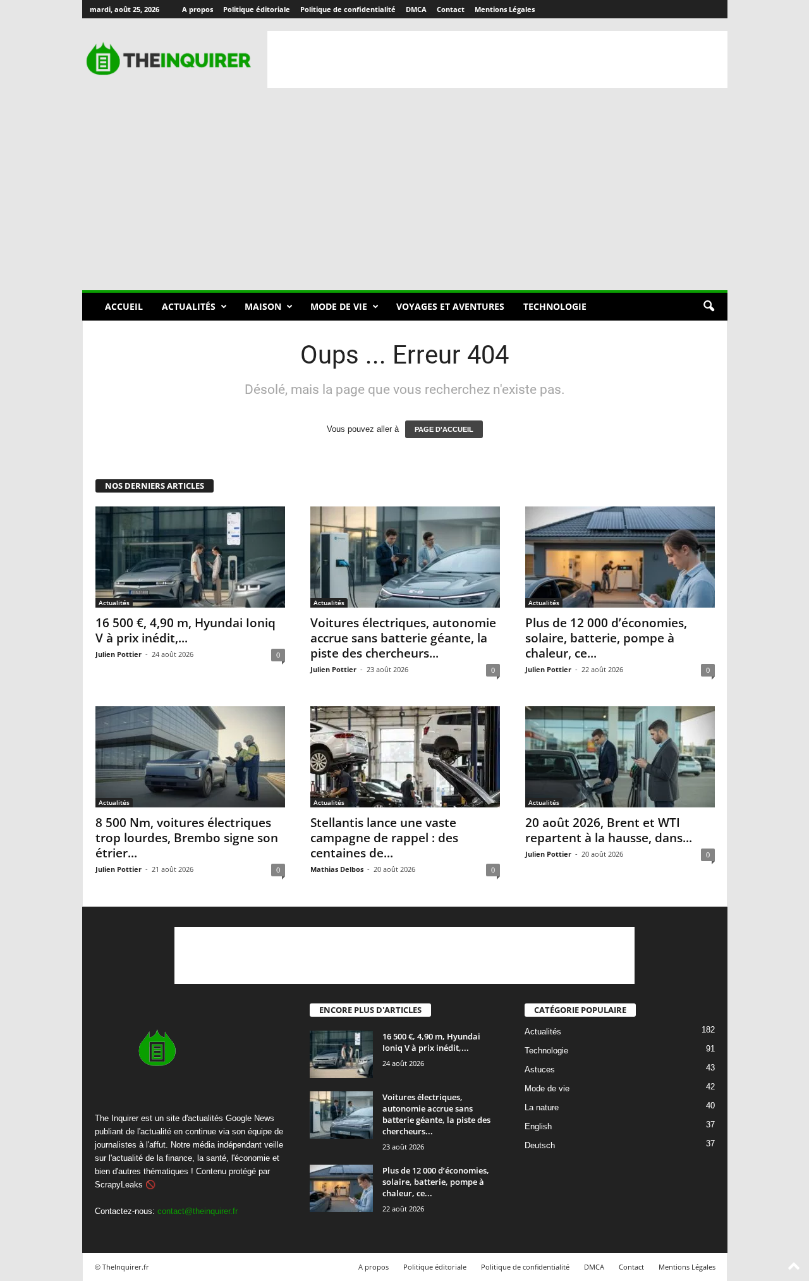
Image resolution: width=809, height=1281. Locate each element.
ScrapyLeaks (119, 1184)
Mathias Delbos (336, 869)
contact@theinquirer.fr (197, 1211)
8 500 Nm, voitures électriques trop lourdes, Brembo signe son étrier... (186, 837)
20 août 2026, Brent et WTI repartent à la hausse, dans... (608, 830)
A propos (197, 9)
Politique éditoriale (256, 9)
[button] (708, 307)
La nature (542, 1108)
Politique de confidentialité (348, 9)
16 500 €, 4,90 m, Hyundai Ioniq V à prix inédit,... (185, 630)
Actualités (189, 306)
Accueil (124, 306)
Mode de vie (338, 306)
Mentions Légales (505, 9)
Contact (451, 9)
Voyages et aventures (450, 306)
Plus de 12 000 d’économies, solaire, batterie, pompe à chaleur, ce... (606, 638)
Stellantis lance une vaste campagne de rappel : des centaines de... (384, 837)
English (538, 1127)
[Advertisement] (497, 59)
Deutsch (540, 1146)
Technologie (555, 306)
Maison (263, 306)
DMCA (416, 9)
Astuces (540, 1070)
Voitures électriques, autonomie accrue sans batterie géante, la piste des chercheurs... (403, 638)
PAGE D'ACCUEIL (444, 429)
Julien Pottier (118, 654)
